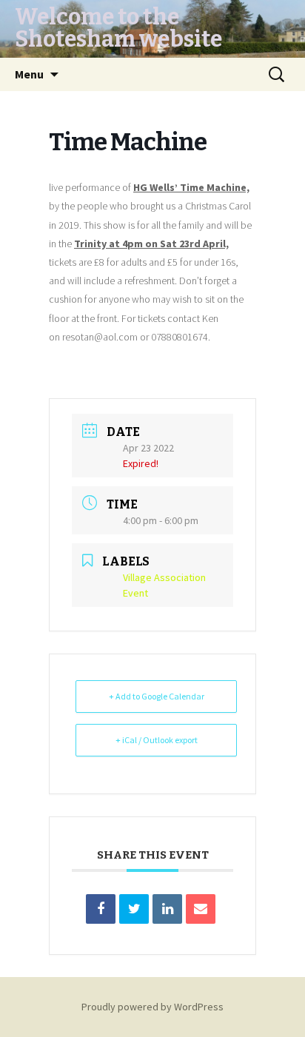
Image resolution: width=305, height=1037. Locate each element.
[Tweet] (134, 909)
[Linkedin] (167, 909)
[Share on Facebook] (100, 909)
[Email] (200, 909)
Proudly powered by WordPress (152, 1006)
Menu (29, 74)
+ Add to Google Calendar (156, 696)
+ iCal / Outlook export (156, 739)
